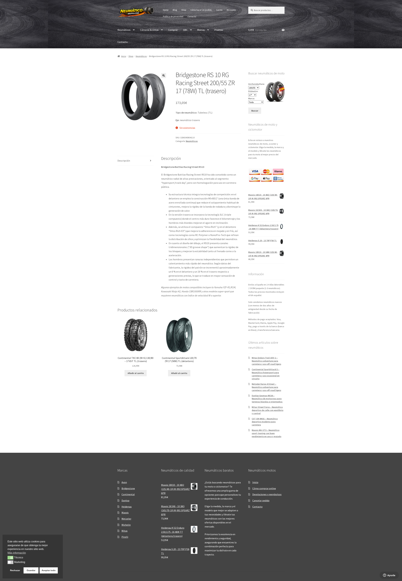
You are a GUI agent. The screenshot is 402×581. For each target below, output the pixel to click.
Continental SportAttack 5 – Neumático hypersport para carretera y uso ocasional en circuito (266, 374)
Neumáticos (123, 29)
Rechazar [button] (15, 570)
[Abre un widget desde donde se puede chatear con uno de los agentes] (389, 575)
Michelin (126, 524)
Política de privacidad (173, 16)
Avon (124, 482)
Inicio (123, 56)
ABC (185, 29)
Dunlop (125, 500)
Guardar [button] (31, 570)
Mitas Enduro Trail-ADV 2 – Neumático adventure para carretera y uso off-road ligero (266, 360)
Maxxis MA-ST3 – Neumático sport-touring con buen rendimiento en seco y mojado (266, 433)
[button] (163, 75)
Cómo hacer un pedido (201, 9)
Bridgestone (128, 488)
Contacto (191, 16)
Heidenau (127, 506)
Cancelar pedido (260, 500)
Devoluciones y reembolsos (267, 494)
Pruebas (218, 29)
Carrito (219, 9)
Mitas (125, 530)
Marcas (201, 29)
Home (165, 9)
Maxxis (125, 512)
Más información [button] (17, 552)
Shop (183, 9)
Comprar (173, 29)
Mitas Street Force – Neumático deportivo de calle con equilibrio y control (267, 410)
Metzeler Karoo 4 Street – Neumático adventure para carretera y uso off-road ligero (266, 387)
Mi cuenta (231, 9)
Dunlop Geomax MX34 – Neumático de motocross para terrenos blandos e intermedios (267, 398)
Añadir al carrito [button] (136, 373)
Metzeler (126, 518)
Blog (175, 9)
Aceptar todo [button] (49, 570)
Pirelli (125, 536)
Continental (128, 494)
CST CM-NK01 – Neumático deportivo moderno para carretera (265, 421)
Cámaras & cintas (149, 29)
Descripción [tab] (123, 160)
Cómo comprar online (264, 488)
